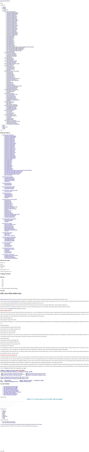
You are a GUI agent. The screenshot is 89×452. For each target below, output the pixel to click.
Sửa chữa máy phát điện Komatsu (12, 34)
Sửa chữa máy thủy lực (10, 66)
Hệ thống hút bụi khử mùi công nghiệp (13, 99)
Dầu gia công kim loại (4, 299)
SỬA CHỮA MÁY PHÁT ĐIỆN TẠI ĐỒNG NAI (15, 48)
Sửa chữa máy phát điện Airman (12, 20)
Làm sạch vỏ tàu (5, 424)
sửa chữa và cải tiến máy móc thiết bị (13, 80)
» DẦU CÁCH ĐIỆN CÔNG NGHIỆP (9, 394)
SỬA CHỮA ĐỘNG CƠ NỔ (9, 101)
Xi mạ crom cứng (9, 111)
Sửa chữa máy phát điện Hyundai (12, 29)
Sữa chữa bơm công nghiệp (11, 62)
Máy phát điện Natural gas (9, 168)
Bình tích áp (9, 70)
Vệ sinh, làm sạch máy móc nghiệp (13, 424)
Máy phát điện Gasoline (8, 169)
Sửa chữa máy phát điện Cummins (12, 12)
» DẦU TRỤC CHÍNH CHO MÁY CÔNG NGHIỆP (12, 392)
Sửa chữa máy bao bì (10, 76)
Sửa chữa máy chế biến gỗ (11, 77)
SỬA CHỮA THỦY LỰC (9, 65)
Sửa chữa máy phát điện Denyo (12, 16)
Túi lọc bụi (6, 9)
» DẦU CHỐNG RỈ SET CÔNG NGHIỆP (10, 393)
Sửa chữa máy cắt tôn (10, 73)
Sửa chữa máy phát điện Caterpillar (10, 143)
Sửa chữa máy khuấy (10, 82)
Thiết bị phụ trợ (9, 57)
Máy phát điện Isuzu (10, 39)
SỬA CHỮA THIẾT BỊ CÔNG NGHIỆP (11, 89)
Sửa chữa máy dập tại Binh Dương (12, 86)
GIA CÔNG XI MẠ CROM (9, 110)
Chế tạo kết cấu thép (10, 119)
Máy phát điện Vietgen (10, 40)
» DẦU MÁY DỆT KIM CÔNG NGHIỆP (10, 389)
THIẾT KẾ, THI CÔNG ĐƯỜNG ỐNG (11, 105)
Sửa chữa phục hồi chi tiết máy (12, 115)
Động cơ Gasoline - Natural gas (12, 104)
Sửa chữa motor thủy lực (11, 69)
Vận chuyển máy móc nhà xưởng (12, 123)
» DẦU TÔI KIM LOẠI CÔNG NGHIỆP (10, 388)
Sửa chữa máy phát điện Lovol (12, 24)
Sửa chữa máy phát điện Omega (10, 155)
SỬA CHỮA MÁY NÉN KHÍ (10, 52)
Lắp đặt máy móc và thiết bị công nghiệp (13, 121)
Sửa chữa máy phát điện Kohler (12, 21)
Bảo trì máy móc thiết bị (10, 95)
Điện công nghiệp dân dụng (11, 97)
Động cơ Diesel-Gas (10, 102)
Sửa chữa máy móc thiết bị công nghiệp (13, 78)
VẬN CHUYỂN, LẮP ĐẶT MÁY (10, 120)
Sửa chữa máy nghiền (10, 84)
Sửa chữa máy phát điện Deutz (12, 22)
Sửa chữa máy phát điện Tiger (11, 30)
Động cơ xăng (9, 103)
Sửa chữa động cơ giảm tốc (11, 90)
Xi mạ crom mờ (7, 244)
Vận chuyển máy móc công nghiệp (36, 424)
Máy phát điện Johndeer (10, 36)
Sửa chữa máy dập (8, 200)
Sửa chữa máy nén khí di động (12, 55)
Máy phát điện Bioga (10, 41)
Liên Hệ (3, 128)
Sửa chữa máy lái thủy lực (9, 213)
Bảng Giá (4, 415)
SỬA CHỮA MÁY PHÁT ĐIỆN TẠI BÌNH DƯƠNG (16, 47)
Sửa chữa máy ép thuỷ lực (11, 75)
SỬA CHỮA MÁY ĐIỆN (9, 58)
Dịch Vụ (3, 10)
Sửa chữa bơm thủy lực (10, 68)
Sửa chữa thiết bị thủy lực (11, 67)
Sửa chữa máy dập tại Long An (12, 88)
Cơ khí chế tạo (9, 117)
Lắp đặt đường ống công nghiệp (12, 106)
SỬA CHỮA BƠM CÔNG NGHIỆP (11, 60)
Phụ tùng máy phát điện (10, 51)
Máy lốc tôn (9, 81)
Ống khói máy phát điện (10, 35)
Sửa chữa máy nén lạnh (10, 64)
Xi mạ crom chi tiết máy (10, 112)
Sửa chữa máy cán (10, 83)
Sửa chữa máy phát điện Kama (12, 27)
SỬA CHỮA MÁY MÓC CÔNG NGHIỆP (12, 71)
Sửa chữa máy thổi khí (10, 91)
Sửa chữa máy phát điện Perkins (12, 14)
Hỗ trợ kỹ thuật (4, 126)
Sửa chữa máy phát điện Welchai (12, 33)
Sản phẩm (4, 8)
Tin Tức (3, 413)
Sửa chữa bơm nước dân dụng (11, 61)
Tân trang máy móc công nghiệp (25, 424)
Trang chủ (4, 410)
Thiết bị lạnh (9, 100)
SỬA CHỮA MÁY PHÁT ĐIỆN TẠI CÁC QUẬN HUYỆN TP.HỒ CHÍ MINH (20, 46)
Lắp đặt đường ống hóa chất (11, 107)
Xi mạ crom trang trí (10, 113)
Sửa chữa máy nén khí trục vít (11, 54)
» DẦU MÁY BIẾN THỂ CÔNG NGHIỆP (10, 386)
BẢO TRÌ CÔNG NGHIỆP (9, 93)
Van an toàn (8, 92)
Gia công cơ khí (9, 116)
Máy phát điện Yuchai (10, 44)
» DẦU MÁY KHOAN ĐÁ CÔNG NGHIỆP (10, 391)
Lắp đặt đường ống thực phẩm (11, 108)
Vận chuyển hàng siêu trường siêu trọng (13, 124)
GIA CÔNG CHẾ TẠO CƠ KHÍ (10, 114)
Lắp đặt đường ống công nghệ (11, 109)
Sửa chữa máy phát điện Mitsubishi (12, 13)
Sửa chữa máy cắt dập (10, 74)
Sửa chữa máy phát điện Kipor (12, 31)
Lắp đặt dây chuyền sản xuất (11, 122)
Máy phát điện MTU (10, 37)
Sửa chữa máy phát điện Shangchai (10, 156)
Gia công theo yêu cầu (10, 118)
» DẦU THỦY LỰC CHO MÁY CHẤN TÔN (11, 390)
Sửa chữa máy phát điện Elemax (12, 28)
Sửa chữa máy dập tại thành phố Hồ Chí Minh (12, 214)
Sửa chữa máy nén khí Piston (11, 53)
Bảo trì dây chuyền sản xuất (11, 96)
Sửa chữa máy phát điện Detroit (12, 17)
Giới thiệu (4, 7)
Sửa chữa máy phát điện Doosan (12, 23)
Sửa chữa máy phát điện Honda (12, 26)
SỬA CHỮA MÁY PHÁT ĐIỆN (10, 11)
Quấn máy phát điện (10, 59)
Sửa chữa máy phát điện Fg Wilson (12, 25)
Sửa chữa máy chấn (8, 201)
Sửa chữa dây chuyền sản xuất (12, 79)
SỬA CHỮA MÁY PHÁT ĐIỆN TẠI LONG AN (15, 49)
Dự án (3, 125)
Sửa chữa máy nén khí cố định (12, 56)
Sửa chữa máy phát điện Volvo (12, 18)
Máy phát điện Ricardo (10, 43)
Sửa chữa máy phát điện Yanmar (10, 142)
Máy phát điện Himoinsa (11, 38)
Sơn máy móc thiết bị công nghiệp (12, 94)
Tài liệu (3, 127)
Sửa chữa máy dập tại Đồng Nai (12, 87)
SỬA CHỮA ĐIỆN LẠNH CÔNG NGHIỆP (12, 63)
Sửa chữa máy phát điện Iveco (11, 15)
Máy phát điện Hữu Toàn (11, 42)
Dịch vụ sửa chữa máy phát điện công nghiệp (14, 50)
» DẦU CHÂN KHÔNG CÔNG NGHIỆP (10, 387)
